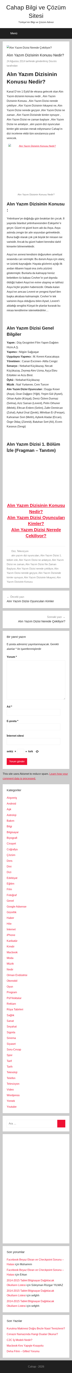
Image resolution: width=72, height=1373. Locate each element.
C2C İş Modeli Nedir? (19, 1340)
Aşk (9, 809)
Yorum (12, 656)
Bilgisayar (13, 832)
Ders (9, 860)
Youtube (12, 1106)
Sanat (10, 1020)
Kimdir (10, 946)
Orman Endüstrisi (17, 975)
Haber (10, 917)
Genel (10, 900)
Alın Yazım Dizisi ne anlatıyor (35, 559)
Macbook (12, 952)
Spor (9, 1055)
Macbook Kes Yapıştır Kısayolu (25, 1345)
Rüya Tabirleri (15, 1009)
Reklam (11, 1003)
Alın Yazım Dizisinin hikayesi (39, 577)
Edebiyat (12, 878)
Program (12, 992)
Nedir (10, 969)
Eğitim (10, 883)
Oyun (10, 986)
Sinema (11, 1038)
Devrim (53, 61)
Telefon (11, 1078)
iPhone (11, 935)
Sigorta (11, 1032)
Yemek (11, 1100)
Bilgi (9, 826)
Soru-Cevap (14, 1049)
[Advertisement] (32, 1188)
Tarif (9, 1061)
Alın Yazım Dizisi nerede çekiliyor (35, 568)
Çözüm (11, 855)
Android (11, 803)
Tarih (10, 1066)
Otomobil (12, 980)
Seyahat (12, 1026)
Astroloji (11, 815)
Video (10, 1089)
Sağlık (10, 1015)
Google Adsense (16, 906)
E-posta (12, 721)
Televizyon (22, 551)
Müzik (10, 963)
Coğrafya (12, 849)
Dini (9, 866)
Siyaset (11, 1043)
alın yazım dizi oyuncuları (25, 555)
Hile (9, 923)
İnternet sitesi (15, 735)
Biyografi (12, 837)
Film (9, 889)
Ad (9, 706)
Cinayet (11, 843)
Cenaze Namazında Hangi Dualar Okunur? (32, 1334)
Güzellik (11, 912)
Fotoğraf (12, 895)
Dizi (13, 551)
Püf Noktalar (14, 998)
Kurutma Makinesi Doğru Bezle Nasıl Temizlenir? (36, 1328)
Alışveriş (12, 797)
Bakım (10, 820)
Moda (10, 958)
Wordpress (13, 1095)
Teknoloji (12, 1072)
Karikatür (12, 940)
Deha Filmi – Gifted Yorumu (23, 1351)
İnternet (11, 929)
